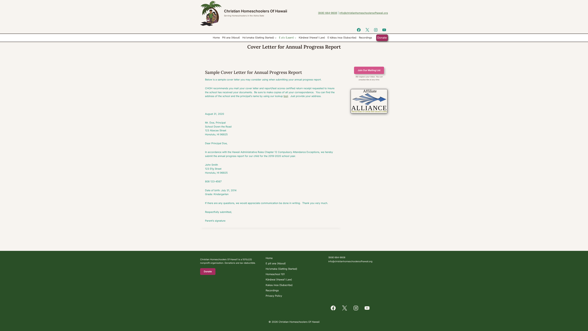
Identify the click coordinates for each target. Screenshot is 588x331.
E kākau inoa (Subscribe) (342, 37)
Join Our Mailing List (369, 70)
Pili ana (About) (231, 37)
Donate (382, 37)
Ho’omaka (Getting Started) (281, 268)
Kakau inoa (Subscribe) (279, 285)
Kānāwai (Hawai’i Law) (312, 37)
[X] (367, 30)
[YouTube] (384, 30)
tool (286, 96)
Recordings (365, 37)
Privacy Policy (274, 295)
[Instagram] (375, 30)
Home (216, 37)
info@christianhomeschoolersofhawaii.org (363, 12)
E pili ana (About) (276, 263)
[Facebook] (358, 30)
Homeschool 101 (275, 274)
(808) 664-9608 (327, 12)
